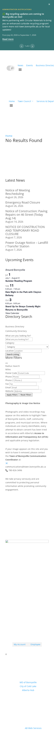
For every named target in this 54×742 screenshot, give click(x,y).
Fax (7, 383)
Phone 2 (9, 380)
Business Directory (14, 326)
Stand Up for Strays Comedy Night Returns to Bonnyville (22, 308)
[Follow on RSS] (21, 632)
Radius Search (12, 366)
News (20, 65)
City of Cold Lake (28, 686)
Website (9, 391)
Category (9, 342)
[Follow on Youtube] (33, 632)
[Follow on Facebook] (27, 632)
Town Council (24, 101)
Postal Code (11, 373)
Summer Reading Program (18, 280)
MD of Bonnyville (28, 682)
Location (9, 350)
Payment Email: (22, 608)
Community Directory (16, 331)
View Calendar (12, 313)
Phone (8, 376)
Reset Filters (26, 394)
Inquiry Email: (21, 595)
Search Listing (13, 354)
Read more (8, 39)
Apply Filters (12, 394)
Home (12, 101)
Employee (34, 644)
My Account (20, 644)
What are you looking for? (18, 335)
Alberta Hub (28, 690)
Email (8, 387)
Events (29, 65)
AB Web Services (33, 728)
